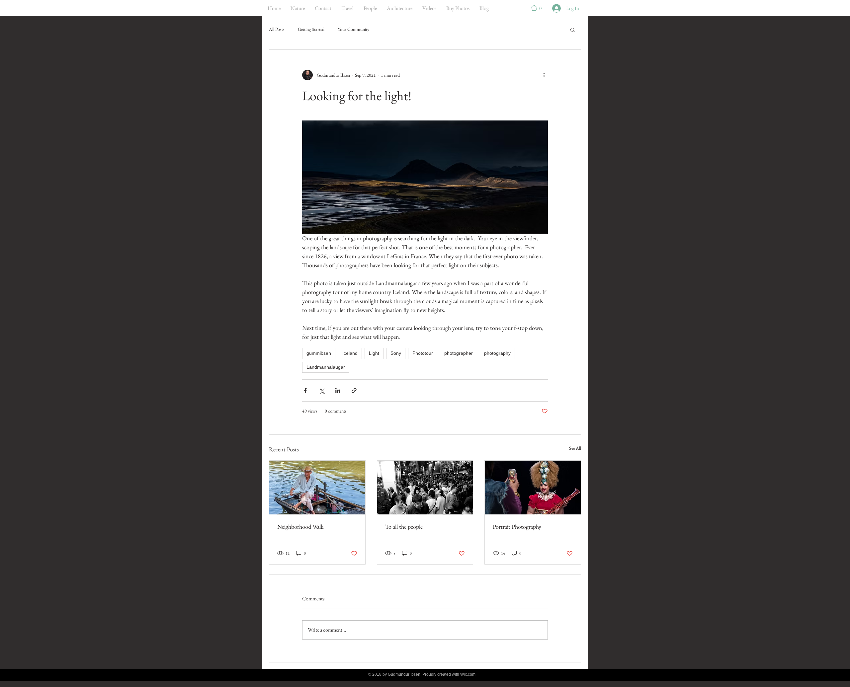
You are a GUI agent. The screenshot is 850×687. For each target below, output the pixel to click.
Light (374, 353)
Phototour (422, 353)
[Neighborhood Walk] (317, 487)
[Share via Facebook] (305, 390)
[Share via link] (354, 390)
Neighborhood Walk (300, 526)
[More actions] (544, 75)
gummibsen (318, 353)
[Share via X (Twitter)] (321, 390)
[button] (539, 8)
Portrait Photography (517, 526)
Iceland (350, 353)
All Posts (277, 29)
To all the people (404, 526)
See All (575, 448)
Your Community (353, 29)
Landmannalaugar (325, 367)
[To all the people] (425, 487)
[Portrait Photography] (533, 487)
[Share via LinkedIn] (338, 390)
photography (497, 353)
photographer (458, 353)
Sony (395, 353)
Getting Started (311, 29)
